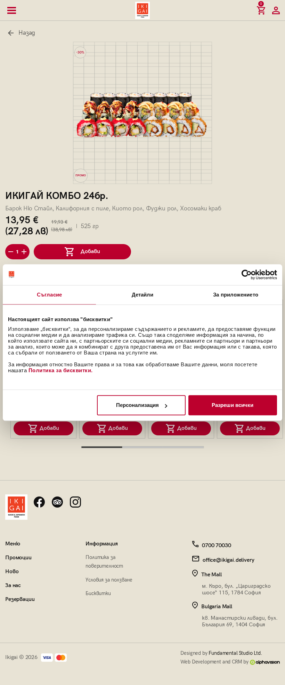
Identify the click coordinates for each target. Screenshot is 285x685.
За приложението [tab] (235, 295)
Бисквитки (98, 593)
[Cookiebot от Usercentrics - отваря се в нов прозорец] (246, 274)
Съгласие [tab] (49, 295)
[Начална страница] (142, 10)
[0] (261, 10)
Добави (48, 428)
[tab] (102, 447)
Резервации (19, 599)
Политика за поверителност (104, 561)
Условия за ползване (109, 580)
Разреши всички (232, 405)
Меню (12, 544)
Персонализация (137, 405)
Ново (11, 571)
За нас (13, 585)
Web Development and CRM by (215, 662)
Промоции (18, 557)
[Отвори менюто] (11, 10)
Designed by (221, 653)
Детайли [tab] (143, 295)
